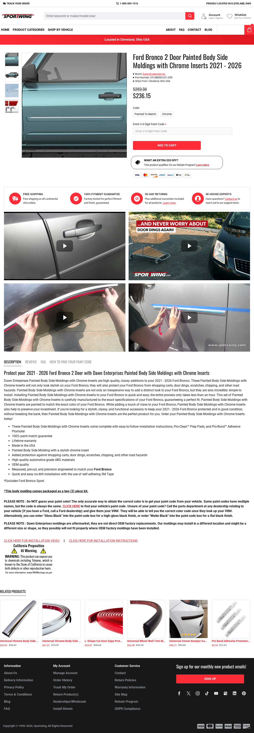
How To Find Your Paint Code (70, 362)
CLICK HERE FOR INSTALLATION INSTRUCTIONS (103, 541)
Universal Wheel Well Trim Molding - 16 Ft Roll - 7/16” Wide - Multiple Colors (146, 641)
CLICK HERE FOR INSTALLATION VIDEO (32, 541)
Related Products (13, 591)
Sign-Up (210, 679)
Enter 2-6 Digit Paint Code (148, 124)
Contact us (231, 198)
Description (12, 362)
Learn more (169, 202)
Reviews (31, 362)
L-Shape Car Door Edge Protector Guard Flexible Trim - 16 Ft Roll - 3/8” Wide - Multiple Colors (104, 641)
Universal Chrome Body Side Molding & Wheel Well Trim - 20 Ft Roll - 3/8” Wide (19, 641)
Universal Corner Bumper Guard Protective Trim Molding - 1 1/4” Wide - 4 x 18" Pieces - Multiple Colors (188, 641)
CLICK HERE (71, 506)
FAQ (43, 362)
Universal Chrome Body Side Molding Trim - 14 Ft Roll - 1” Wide (61, 641)
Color (136, 107)
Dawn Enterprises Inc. (154, 74)
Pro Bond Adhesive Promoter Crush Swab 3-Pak (231, 641)
